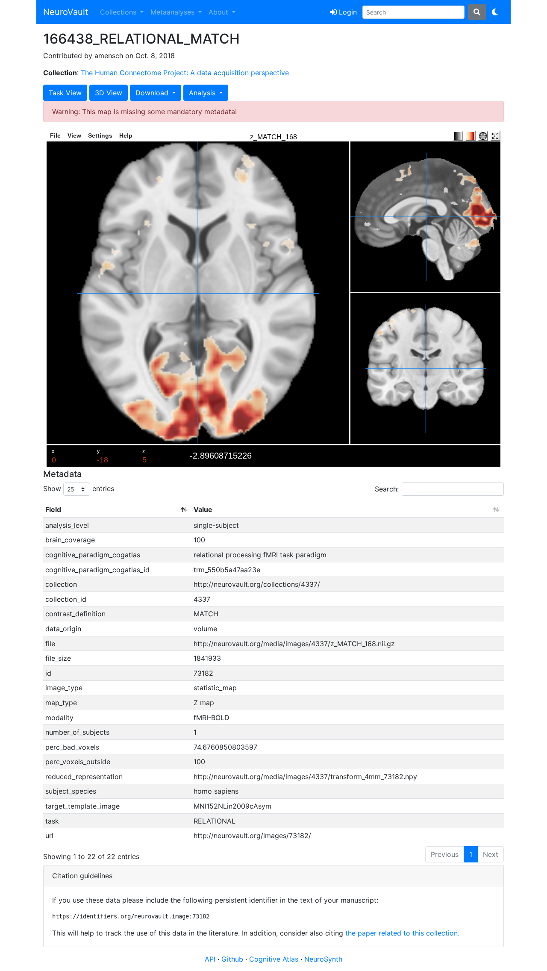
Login (347, 12)
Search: (387, 489)
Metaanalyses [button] (173, 12)
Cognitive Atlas (274, 959)
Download (153, 92)
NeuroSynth (323, 959)
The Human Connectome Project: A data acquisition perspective (185, 72)
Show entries (78, 488)
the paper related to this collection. (402, 933)
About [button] (219, 12)
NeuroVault (65, 12)
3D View (108, 92)
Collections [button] (119, 12)
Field (53, 509)
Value (203, 509)
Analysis (203, 92)
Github (233, 959)
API (210, 959)
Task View (65, 92)
